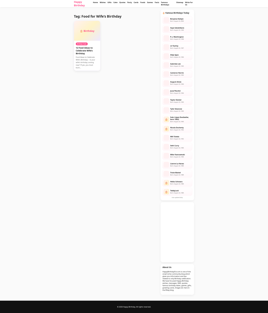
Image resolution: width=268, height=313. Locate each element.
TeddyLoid (174, 191)
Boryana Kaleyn (177, 19)
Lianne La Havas (177, 164)
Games (150, 2)
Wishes (103, 2)
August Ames (175, 82)
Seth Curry (174, 146)
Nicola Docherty (177, 128)
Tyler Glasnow (176, 109)
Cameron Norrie (177, 73)
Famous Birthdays (165, 3)
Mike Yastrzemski (177, 155)
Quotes (122, 2)
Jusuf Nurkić (175, 91)
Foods (142, 2)
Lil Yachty (174, 46)
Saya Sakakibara (177, 28)
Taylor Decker (176, 100)
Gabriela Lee (175, 64)
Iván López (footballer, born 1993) (179, 118)
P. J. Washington (177, 37)
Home (95, 2)
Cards (136, 2)
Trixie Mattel (175, 173)
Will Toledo (174, 137)
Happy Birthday (79, 3)
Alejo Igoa (174, 55)
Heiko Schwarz (176, 182)
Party (129, 2)
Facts (157, 2)
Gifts (109, 2)
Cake (115, 2)
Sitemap (179, 2)
